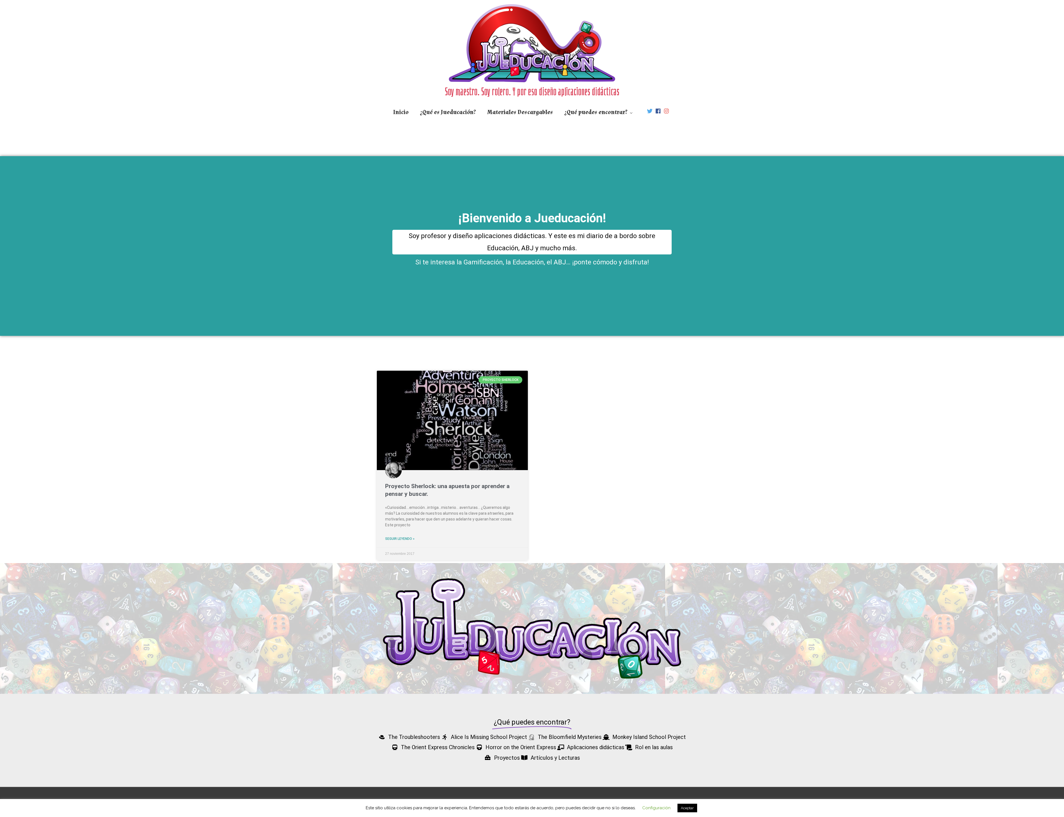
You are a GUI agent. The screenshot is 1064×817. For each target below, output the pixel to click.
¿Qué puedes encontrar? (596, 112)
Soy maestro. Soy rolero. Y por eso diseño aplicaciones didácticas (532, 91)
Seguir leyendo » (400, 539)
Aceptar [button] (687, 808)
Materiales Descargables (520, 112)
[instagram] (667, 111)
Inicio (401, 112)
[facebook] (659, 111)
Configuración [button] (656, 807)
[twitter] (650, 111)
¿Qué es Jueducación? (448, 112)
